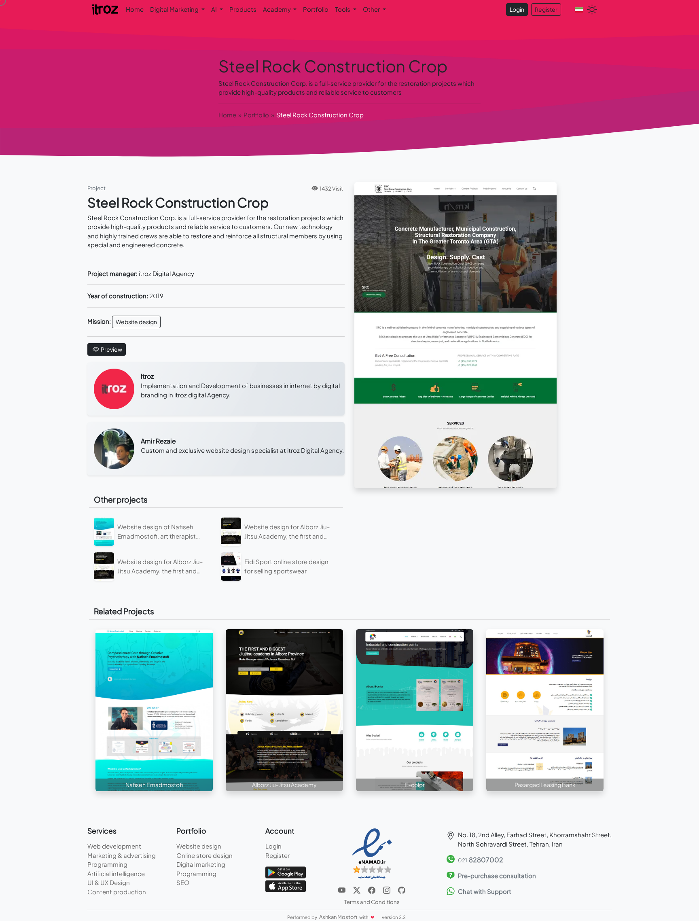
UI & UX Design (108, 882)
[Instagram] (387, 889)
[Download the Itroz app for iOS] (285, 885)
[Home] (105, 9)
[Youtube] (342, 889)
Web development (114, 846)
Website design (136, 321)
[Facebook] (372, 889)
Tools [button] (343, 9)
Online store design (204, 855)
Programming (107, 864)
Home (135, 9)
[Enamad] (372, 853)
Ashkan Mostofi (338, 917)
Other (372, 9)
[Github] (402, 889)
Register (546, 9)
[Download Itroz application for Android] (285, 871)
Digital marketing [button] (175, 9)
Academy (277, 9)
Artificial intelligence (116, 873)
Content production (116, 892)
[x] (357, 889)
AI (214, 9)
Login (517, 9)
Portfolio (315, 9)
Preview (111, 349)
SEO (182, 882)
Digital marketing (200, 864)
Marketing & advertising (121, 855)
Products (242, 9)
